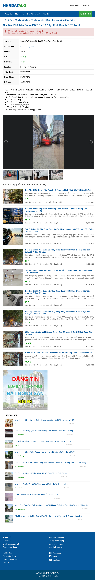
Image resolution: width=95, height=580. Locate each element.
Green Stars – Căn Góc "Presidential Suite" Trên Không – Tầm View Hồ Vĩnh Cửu (59, 352)
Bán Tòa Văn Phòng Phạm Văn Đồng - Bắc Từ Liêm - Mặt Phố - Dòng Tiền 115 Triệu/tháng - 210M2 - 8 (58, 209)
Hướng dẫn (7, 553)
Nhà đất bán (19, 14)
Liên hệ (6, 563)
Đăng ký (86, 5)
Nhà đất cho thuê (33, 14)
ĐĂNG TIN (87, 14)
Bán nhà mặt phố (27, 46)
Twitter (56, 557)
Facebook (57, 553)
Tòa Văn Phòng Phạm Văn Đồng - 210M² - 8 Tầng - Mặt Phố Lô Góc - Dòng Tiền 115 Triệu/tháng (58, 271)
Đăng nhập (74, 5)
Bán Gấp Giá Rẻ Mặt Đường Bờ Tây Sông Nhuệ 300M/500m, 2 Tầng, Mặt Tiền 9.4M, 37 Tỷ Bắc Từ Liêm (57, 250)
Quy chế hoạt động (56, 537)
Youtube (56, 560)
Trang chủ (8, 14)
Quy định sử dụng (10, 547)
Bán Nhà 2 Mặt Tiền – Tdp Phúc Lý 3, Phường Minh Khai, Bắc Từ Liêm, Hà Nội (58, 190)
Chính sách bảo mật (11, 544)
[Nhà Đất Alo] (16, 5)
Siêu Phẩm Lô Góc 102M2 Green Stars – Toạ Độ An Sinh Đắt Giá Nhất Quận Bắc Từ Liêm (58, 333)
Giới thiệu (46, 14)
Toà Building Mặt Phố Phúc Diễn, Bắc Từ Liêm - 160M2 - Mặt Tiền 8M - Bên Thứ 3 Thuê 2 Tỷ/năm (59, 230)
